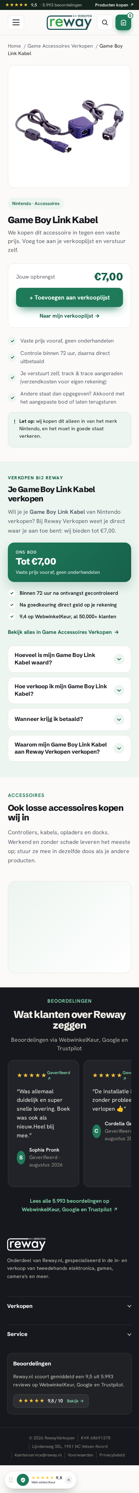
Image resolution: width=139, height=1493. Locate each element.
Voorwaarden (80, 1455)
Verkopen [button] (19, 1306)
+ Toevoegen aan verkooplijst (70, 297)
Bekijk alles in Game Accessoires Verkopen (63, 632)
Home (14, 46)
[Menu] (16, 22)
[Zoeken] (105, 22)
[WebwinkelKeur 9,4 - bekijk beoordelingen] (23, 1480)
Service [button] (17, 1334)
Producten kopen (114, 5)
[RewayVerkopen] (69, 22)
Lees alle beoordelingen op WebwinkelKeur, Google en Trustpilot (70, 1205)
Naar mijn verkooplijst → (70, 315)
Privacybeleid (112, 1455)
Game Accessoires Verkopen (60, 46)
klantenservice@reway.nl (38, 1455)
